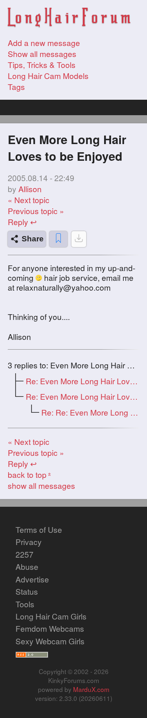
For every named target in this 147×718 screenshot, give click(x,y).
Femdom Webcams (50, 628)
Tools (25, 603)
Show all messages (42, 53)
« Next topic (28, 199)
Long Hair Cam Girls (51, 616)
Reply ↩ (22, 221)
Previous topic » (36, 210)
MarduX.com (91, 689)
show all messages (41, 485)
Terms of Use (39, 529)
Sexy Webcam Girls (50, 640)
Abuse (27, 566)
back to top (30, 474)
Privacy (29, 541)
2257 (24, 554)
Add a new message (44, 42)
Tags (16, 86)
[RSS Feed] (32, 653)
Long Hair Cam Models (48, 75)
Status (27, 591)
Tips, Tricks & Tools (42, 64)
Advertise (32, 579)
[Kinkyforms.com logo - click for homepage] (69, 18)
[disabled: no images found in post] (78, 239)
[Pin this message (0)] (58, 239)
